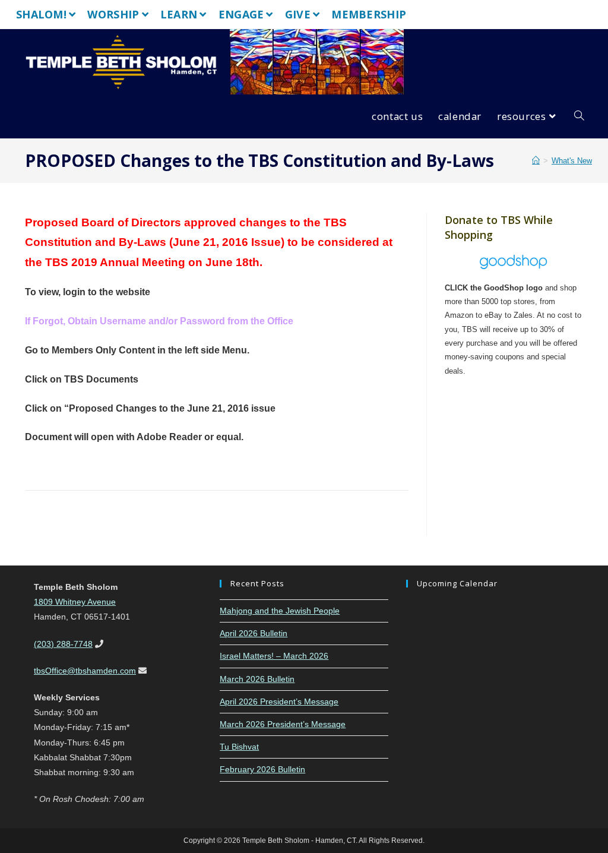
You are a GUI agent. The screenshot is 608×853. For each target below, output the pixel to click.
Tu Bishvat (239, 746)
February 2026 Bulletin (262, 769)
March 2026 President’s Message (283, 724)
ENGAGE (241, 14)
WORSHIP (113, 14)
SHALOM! (41, 14)
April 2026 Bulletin (253, 633)
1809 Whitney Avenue (75, 601)
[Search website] (579, 116)
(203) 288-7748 (63, 644)
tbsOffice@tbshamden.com (85, 670)
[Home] (536, 160)
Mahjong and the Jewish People (280, 610)
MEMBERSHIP (368, 14)
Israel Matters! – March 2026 (274, 656)
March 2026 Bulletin (257, 679)
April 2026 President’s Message (279, 701)
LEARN (179, 14)
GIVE (298, 14)
